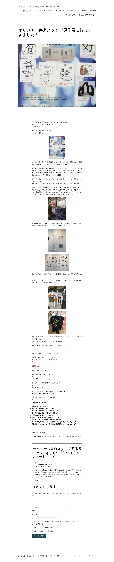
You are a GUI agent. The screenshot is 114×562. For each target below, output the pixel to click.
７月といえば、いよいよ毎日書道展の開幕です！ (47, 419)
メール (34, 514)
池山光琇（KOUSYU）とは (87, 15)
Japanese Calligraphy (38, 436)
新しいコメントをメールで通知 (43, 527)
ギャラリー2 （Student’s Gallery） (68, 11)
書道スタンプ (56, 436)
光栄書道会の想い (71, 15)
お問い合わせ (27, 11)
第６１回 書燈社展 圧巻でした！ (43, 408)
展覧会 (47, 436)
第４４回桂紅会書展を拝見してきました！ (45, 413)
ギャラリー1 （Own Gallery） (43, 11)
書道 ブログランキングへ (40, 370)
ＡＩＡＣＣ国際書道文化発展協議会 (71, 436)
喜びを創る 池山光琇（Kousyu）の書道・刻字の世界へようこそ (38, 7)
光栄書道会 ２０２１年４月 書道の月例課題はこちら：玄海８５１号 (54, 424)
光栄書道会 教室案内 (89, 11)
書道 (50, 436)
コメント (35, 507)
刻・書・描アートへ (38, 387)
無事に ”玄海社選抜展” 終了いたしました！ (46, 417)
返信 (36, 480)
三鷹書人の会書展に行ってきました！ (44, 415)
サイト (34, 518)
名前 (34, 511)
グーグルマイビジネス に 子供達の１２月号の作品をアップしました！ (55, 422)
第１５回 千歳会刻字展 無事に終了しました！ (47, 410)
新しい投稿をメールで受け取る (43, 531)
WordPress (92, 556)
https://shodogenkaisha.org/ (41, 379)
